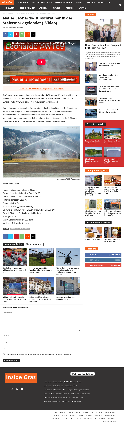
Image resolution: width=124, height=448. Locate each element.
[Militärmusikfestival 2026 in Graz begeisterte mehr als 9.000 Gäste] (15, 286)
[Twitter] (17, 389)
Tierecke (69, 8)
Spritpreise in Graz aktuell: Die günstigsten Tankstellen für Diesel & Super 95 (93, 191)
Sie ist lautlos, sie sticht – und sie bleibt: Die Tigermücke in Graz (112, 190)
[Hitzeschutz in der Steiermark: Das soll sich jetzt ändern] (91, 101)
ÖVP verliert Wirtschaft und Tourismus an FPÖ (109, 64)
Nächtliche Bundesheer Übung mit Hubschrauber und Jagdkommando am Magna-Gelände (67, 271)
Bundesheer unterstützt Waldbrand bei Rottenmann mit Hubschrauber (41, 270)
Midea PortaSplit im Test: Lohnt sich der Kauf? (111, 161)
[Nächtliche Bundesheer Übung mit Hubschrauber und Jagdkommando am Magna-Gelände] (68, 257)
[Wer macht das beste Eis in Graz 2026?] (112, 232)
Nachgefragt (56, 418)
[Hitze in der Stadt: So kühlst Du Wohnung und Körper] (93, 204)
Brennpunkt (98, 415)
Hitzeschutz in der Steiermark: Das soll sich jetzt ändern (110, 100)
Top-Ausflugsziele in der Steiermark (92, 142)
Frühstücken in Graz (92, 239)
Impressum (111, 418)
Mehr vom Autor (34, 244)
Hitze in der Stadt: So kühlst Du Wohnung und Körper (93, 213)
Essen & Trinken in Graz (98, 222)
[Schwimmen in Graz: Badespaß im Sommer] (112, 133)
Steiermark (11, 13)
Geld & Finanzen (27, 8)
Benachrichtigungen (90, 418)
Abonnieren (115, 265)
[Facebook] (5, 34)
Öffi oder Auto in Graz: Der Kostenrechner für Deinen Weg (112, 213)
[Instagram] (12, 389)
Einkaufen (9, 8)
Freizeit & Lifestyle (41, 2)
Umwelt (56, 8)
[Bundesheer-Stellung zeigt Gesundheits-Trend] (68, 286)
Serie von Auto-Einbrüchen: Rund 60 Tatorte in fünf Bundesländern (109, 89)
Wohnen (43, 8)
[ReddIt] (27, 34)
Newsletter (102, 418)
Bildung (72, 415)
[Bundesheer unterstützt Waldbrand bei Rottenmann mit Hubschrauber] (41, 257)
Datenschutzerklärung (109, 421)
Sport (72, 418)
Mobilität (103, 2)
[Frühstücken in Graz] (93, 232)
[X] (10, 34)
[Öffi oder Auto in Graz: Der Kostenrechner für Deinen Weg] (112, 204)
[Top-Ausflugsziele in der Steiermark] (93, 133)
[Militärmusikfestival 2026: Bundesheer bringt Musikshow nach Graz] (41, 286)
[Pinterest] (16, 34)
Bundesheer (14, 228)
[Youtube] (22, 389)
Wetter (82, 8)
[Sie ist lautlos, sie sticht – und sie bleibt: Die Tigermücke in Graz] (112, 180)
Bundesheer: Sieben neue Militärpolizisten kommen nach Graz (14, 270)
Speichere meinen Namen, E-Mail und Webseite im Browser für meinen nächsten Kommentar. (38, 355)
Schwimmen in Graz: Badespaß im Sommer (112, 142)
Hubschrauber (24, 228)
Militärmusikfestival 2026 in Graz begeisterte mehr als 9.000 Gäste (14, 299)
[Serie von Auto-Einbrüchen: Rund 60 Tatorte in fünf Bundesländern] (91, 90)
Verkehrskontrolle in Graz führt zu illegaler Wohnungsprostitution (108, 77)
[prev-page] (76, 244)
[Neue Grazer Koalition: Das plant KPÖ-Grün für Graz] (103, 30)
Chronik (22, 2)
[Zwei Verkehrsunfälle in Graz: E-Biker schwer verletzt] (91, 113)
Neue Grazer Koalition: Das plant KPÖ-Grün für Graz (103, 46)
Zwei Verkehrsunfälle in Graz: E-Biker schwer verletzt (110, 111)
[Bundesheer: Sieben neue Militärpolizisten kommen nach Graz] (15, 257)
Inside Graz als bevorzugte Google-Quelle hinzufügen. (41, 89)
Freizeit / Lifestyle (95, 124)
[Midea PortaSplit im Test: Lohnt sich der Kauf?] (112, 152)
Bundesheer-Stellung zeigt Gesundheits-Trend (65, 298)
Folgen (117, 260)
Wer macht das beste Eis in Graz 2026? (112, 240)
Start (4, 13)
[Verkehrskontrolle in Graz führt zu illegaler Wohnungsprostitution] (91, 78)
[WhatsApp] (21, 34)
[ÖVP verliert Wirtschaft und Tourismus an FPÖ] (91, 66)
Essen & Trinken (62, 2)
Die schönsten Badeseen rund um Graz (92, 161)
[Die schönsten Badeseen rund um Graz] (93, 152)
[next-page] (79, 244)
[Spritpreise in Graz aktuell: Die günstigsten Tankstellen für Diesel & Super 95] (93, 180)
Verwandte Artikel (13, 244)
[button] (120, 5)
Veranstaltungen (84, 2)
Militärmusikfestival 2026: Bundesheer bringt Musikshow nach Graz (40, 299)
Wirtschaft (89, 415)
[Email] (33, 34)
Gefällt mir (115, 255)
